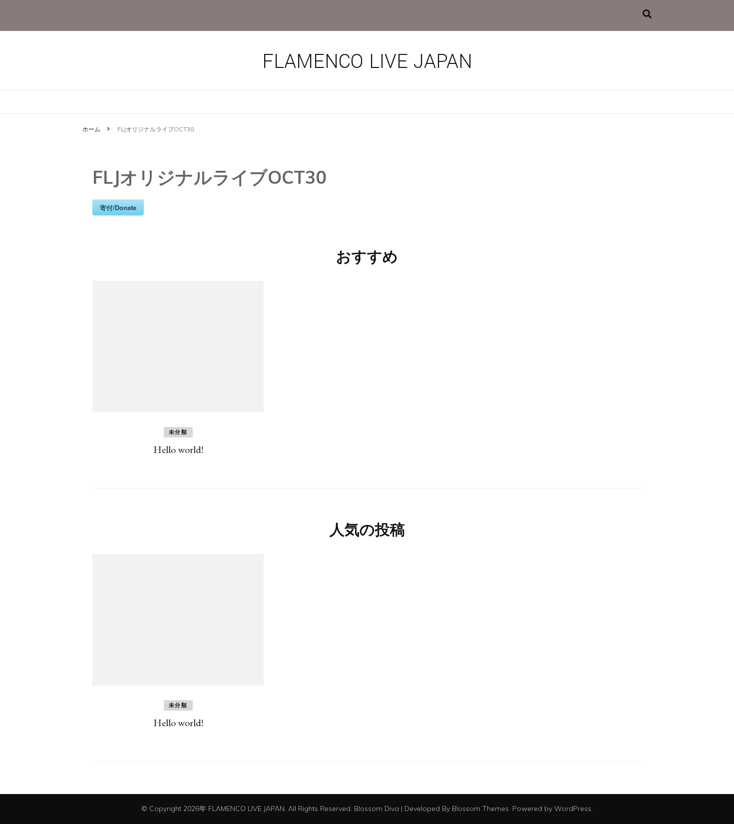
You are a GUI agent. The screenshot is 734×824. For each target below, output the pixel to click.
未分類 (178, 431)
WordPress (572, 808)
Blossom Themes (480, 808)
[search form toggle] (647, 14)
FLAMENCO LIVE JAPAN (367, 61)
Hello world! (178, 449)
